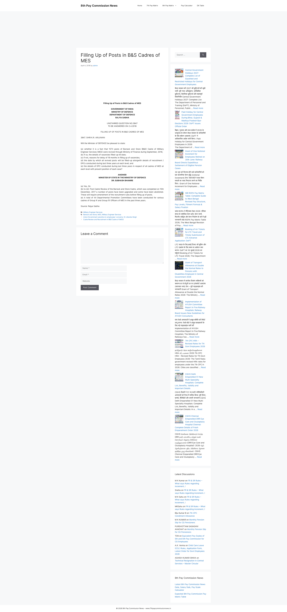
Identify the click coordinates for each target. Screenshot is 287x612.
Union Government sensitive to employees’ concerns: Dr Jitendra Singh (110, 217)
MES (99, 214)
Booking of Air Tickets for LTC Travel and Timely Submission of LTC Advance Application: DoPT (190, 235)
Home (139, 5)
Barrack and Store (90, 214)
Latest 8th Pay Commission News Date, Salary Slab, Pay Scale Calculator (190, 587)
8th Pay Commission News (99, 5)
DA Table (200, 5)
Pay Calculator (186, 5)
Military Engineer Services (92, 212)
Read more (198, 108)
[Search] (203, 55)
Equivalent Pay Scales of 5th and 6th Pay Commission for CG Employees (189, 539)
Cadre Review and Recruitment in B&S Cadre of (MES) (103, 219)
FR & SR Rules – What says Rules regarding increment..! (188, 483)
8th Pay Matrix (168, 5)
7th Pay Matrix (152, 5)
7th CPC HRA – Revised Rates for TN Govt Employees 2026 (195, 344)
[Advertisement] (143, 27)
